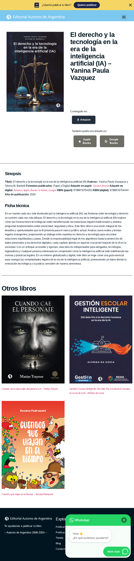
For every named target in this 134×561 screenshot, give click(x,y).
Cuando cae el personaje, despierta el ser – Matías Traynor (30, 389)
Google (52, 190)
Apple (26, 190)
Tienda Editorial (101, 186)
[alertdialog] (67, 5)
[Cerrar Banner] (130, 5)
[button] (123, 17)
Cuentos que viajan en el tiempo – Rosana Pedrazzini (27, 494)
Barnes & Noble (39, 190)
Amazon (18, 190)
